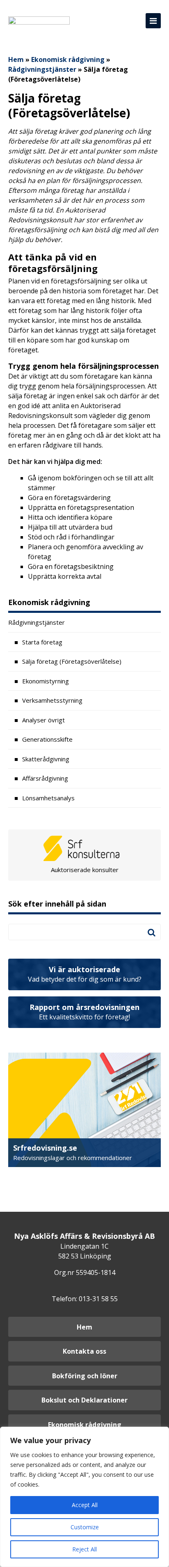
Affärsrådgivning (45, 778)
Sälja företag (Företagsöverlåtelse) (71, 661)
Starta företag (42, 642)
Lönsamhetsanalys (48, 798)
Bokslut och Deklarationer (84, 1400)
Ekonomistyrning (45, 681)
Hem (16, 59)
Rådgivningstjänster (42, 69)
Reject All (84, 1549)
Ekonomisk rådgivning (68, 59)
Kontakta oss (84, 1351)
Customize (85, 1527)
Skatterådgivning (45, 759)
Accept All (85, 1505)
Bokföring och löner (84, 1375)
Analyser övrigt (43, 720)
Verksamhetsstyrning (52, 700)
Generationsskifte (47, 739)
